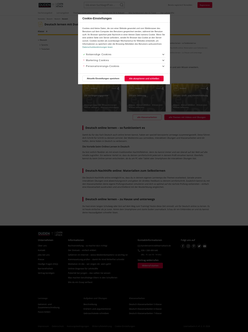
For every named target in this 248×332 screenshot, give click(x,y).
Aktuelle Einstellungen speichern (103, 78)
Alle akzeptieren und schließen (144, 78)
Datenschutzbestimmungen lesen (97, 47)
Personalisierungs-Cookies (102, 66)
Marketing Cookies (97, 60)
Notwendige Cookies (99, 54)
